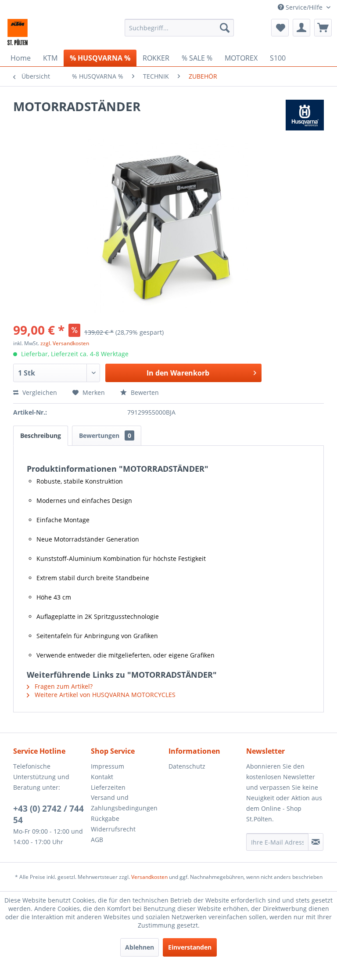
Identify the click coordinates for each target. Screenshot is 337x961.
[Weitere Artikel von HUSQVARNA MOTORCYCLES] (305, 115)
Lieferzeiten (108, 787)
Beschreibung (40, 435)
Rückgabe (105, 818)
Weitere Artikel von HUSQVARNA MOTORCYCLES (104, 694)
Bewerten (144, 392)
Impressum (107, 766)
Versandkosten (149, 877)
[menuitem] (179, 27)
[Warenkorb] (323, 27)
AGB (97, 839)
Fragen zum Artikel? (63, 686)
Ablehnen (139, 947)
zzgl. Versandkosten (64, 343)
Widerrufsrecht (113, 829)
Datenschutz (186, 766)
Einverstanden (190, 947)
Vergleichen (39, 392)
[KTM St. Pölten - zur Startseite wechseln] (17, 32)
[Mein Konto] (301, 27)
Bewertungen (105, 435)
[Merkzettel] (280, 27)
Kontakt (102, 777)
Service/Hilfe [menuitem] (304, 7)
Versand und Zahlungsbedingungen (124, 802)
